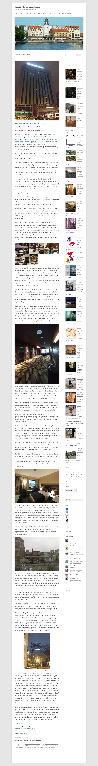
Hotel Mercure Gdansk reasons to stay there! (31, 123)
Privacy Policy (68, 531)
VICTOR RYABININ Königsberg (40, 13)
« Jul (66, 481)
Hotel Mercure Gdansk (35, 745)
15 (78, 474)
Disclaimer (68, 590)
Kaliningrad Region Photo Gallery (72, 162)
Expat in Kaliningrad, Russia (27, 7)
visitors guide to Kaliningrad (41, 747)
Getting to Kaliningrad (25, 745)
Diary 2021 (80, 336)
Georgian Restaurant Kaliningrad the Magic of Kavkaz (75, 580)
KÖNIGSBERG (80, 111)
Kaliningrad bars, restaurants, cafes (80, 289)
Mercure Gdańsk (23, 733)
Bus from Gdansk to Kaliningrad (51, 744)
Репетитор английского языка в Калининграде (61, 13)
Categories (28, 13)
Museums (68, 128)
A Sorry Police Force (74, 574)
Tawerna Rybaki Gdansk (30, 747)
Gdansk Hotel (17, 745)
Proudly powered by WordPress (27, 760)
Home (16, 13)
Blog (21, 13)
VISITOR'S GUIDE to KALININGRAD (32, 744)
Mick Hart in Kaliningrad (46, 745)
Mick (57, 747)
